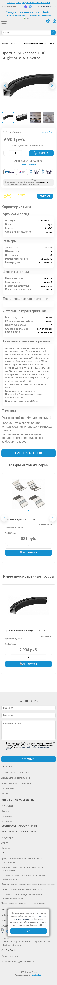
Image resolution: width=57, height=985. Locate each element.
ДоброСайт (37, 975)
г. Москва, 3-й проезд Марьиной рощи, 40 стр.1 (28, 3)
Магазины (6, 821)
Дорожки (6, 848)
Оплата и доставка (11, 956)
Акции (4, 793)
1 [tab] (28, 510)
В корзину (43, 153)
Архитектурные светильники (16, 783)
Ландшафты (7, 837)
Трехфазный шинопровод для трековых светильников (21, 860)
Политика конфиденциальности (17, 961)
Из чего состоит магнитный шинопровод (22, 889)
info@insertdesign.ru (11, 945)
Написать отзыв (28, 453)
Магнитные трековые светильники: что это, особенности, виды (23, 877)
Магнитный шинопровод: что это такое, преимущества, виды (21, 896)
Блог (4, 853)
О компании (9, 950)
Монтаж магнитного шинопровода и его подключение (22, 869)
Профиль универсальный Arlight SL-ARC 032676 (26, 631)
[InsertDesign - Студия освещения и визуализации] (28, 22)
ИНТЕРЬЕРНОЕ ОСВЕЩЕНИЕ (17, 800)
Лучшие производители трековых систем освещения (28, 884)
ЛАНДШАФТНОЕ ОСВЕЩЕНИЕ (19, 832)
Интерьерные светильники (15, 773)
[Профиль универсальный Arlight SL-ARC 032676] (28, 85)
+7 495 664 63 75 (47, 7)
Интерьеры (7, 806)
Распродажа (7, 788)
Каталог (6, 767)
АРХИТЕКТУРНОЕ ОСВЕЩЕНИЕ (19, 826)
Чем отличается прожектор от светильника (23, 903)
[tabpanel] (28, 494)
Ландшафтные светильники (15, 778)
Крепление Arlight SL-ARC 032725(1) (21, 520)
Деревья (5, 843)
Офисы (5, 811)
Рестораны (7, 816)
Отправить (28, 759)
